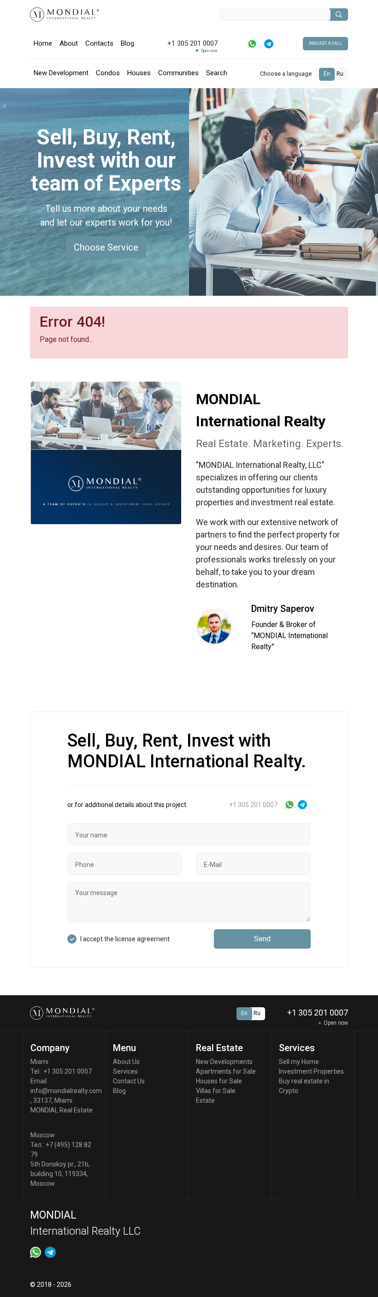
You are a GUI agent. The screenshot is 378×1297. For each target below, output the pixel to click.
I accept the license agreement (125, 939)
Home (43, 43)
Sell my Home (299, 1061)
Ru (340, 74)
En (327, 74)
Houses (139, 73)
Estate (205, 1100)
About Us (126, 1061)
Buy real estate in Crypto (304, 1085)
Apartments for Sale (226, 1071)
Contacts (99, 43)
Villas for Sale (216, 1090)
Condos (108, 73)
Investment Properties (311, 1071)
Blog (127, 43)
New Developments (224, 1061)
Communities (178, 73)
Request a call (325, 43)
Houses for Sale (219, 1081)
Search (216, 73)
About (68, 43)
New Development (61, 73)
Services (125, 1071)
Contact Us (129, 1081)
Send (262, 938)
